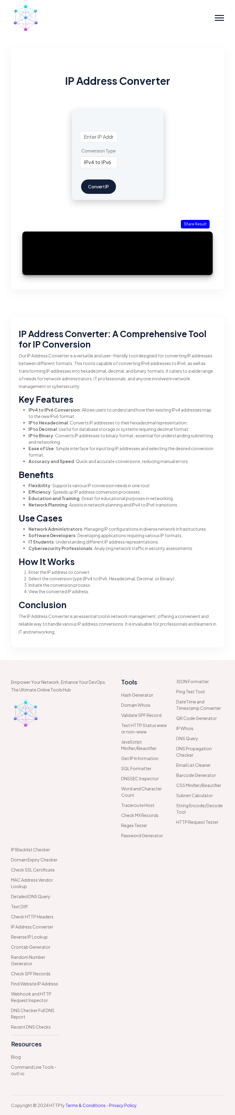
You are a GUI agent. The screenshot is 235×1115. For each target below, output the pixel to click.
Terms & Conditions (85, 1105)
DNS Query (187, 738)
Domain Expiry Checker (34, 859)
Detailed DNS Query (30, 896)
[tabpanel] (117, 168)
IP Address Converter (32, 926)
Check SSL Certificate (33, 869)
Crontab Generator (30, 947)
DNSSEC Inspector (140, 778)
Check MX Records (140, 815)
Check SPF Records (30, 973)
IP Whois (184, 728)
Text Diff (19, 906)
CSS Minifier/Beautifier (198, 785)
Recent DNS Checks (31, 1027)
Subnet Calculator (194, 795)
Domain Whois (136, 705)
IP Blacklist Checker (30, 849)
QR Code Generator (196, 718)
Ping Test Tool (190, 691)
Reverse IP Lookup (29, 937)
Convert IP (98, 186)
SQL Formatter (136, 768)
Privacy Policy (123, 1105)
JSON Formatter (192, 681)
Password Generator (142, 835)
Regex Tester (134, 825)
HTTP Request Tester (197, 822)
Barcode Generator (196, 775)
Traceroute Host (138, 805)
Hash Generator (137, 695)
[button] (219, 17)
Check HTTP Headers (32, 916)
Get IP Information (140, 758)
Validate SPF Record (141, 715)
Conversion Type (98, 150)
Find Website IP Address (34, 983)
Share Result (195, 224)
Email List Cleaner (193, 765)
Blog (16, 1057)
